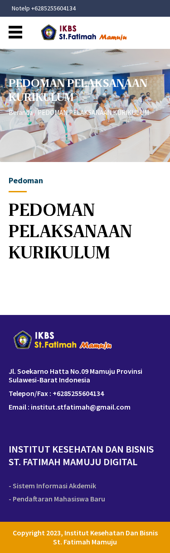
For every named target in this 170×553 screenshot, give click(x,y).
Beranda (21, 112)
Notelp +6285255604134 (44, 8)
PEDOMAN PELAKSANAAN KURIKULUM (93, 112)
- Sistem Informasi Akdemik (52, 485)
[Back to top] (155, 538)
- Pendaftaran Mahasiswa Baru (57, 499)
